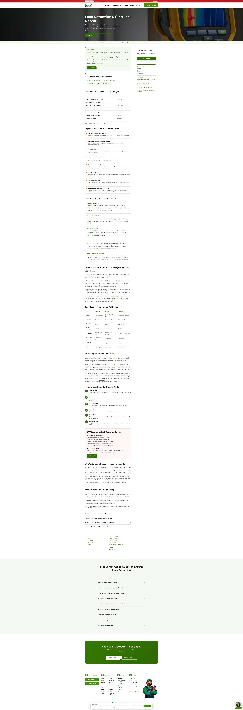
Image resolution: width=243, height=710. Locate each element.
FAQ (119, 691)
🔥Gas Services (140, 73)
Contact (138, 5)
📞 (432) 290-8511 (154, 1)
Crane (102, 691)
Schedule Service (151, 5)
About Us (120, 678)
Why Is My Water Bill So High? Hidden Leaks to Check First (146, 88)
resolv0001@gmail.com (133, 684)
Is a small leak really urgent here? (121, 620)
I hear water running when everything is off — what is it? (121, 588)
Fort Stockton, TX (107, 83)
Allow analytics (147, 705)
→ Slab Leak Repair (112, 542)
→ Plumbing (89, 536)
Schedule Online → (104, 35)
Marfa (102, 689)
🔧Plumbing (139, 68)
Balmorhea (111, 689)
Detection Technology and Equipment (95, 513)
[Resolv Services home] (88, 5)
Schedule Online (92, 683)
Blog (119, 685)
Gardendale (111, 680)
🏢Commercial (140, 70)
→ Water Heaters (90, 540)
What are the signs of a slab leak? (121, 577)
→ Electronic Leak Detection (114, 538)
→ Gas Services (90, 542)
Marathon (111, 687)
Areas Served (117, 5)
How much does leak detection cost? (121, 615)
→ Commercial (89, 538)
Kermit (110, 682)
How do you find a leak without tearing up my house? (121, 593)
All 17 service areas (111, 694)
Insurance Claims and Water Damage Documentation (99, 522)
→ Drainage (89, 544)
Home (86, 9)
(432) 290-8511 (90, 35)
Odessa (102, 678)
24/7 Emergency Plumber (121, 681)
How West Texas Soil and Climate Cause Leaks (97, 527)
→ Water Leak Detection (113, 536)
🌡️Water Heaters (140, 71)
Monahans (103, 684)
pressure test (103, 376)
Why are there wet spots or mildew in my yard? (121, 609)
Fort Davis (103, 687)
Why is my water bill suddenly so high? (121, 582)
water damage (102, 380)
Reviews (125, 5)
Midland (110, 678)
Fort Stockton (104, 685)
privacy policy (115, 707)
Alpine (110, 685)
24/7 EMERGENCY (89, 1)
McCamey (111, 691)
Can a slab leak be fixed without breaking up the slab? (121, 604)
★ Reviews (111, 547)
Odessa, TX (90, 83)
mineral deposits (118, 366)
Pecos (102, 693)
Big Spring (111, 684)
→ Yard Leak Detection (113, 540)
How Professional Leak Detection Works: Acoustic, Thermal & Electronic (145, 82)
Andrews (103, 682)
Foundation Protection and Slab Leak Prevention (98, 518)
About (132, 5)
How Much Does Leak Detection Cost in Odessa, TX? (146, 80)
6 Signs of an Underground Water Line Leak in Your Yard (146, 85)
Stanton (102, 680)
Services (108, 5)
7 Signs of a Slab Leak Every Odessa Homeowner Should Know (146, 91)
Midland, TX (97, 83)
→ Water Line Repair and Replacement (116, 544)
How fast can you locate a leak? (121, 625)
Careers (120, 687)
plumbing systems (113, 358)
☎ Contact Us (112, 549)
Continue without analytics (137, 705)
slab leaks (114, 298)
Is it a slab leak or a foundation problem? (121, 598)
